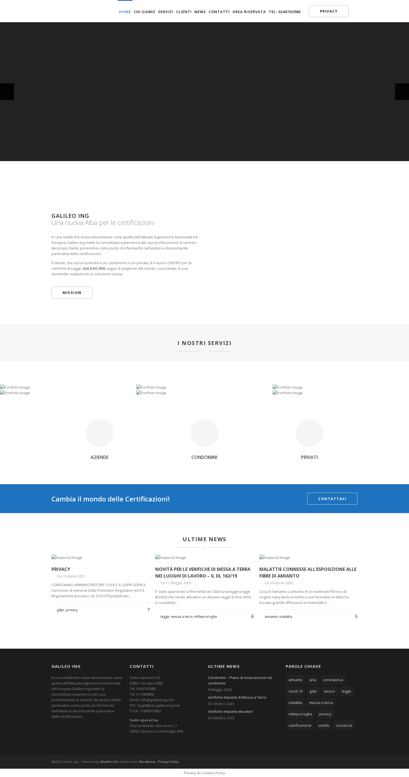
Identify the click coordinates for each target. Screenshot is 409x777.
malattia (295, 702)
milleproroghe (300, 713)
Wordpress (147, 761)
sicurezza (344, 725)
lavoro (329, 691)
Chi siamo (144, 11)
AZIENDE (100, 457)
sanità (323, 725)
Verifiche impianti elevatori (230, 711)
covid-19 (295, 691)
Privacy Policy (168, 761)
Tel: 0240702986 (284, 11)
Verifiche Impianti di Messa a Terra (237, 697)
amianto (295, 679)
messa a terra (321, 702)
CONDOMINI (204, 457)
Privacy (329, 11)
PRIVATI (309, 457)
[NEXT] (402, 91)
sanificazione (300, 725)
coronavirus (333, 679)
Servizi (165, 11)
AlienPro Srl (109, 761)
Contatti (219, 11)
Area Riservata (249, 11)
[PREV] (7, 91)
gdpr (313, 691)
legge (346, 691)
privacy (325, 713)
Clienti (184, 11)
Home (125, 11)
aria (312, 679)
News (200, 11)
